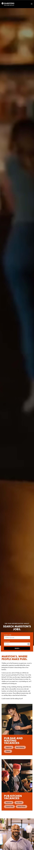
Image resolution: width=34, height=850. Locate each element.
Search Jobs (7, 635)
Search (17, 648)
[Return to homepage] (8, 4)
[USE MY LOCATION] (29, 644)
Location (7, 641)
